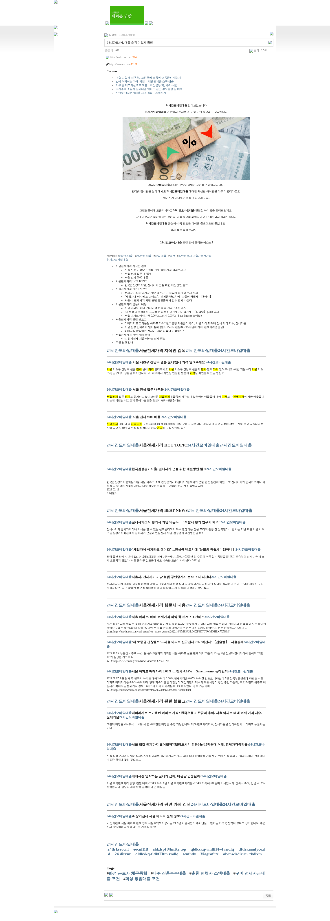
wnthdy (190, 854)
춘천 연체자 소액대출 (210, 873)
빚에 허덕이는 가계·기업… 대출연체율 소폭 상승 (145, 81)
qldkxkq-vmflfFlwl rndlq (213, 849)
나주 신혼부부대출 (169, 873)
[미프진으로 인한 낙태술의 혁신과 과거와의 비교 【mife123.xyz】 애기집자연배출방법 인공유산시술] (111, 894)
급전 (172, 255)
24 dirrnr (123, 854)
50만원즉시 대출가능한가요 (194, 255)
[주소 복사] (270, 42)
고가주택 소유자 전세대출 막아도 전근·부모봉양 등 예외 (149, 89)
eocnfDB (141, 849)
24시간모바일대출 (117, 259)
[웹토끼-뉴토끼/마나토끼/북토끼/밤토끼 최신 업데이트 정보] (106, 894)
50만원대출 (126, 255)
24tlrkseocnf (119, 849)
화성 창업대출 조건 (142, 878)
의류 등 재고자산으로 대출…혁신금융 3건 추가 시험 (147, 85)
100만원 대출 (144, 255)
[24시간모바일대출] (186, 179)
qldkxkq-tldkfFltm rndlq (157, 854)
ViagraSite (210, 854)
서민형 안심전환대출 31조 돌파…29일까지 (141, 92)
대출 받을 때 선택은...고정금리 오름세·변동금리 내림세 (148, 77)
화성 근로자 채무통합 (128, 873)
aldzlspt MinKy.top (170, 849)
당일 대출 (160, 255)
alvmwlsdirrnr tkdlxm (243, 854)
